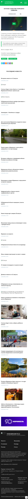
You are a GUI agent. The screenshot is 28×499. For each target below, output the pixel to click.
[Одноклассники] (6, 63)
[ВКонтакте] (4, 63)
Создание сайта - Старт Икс (19, 496)
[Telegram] (8, 63)
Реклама (3, 447)
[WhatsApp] (12, 63)
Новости (3, 440)
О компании (4, 443)
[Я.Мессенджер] (2, 63)
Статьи (16, 447)
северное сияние (12, 58)
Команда (16, 443)
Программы (17, 440)
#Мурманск (4, 58)
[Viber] (10, 63)
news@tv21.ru (21, 482)
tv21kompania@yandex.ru (6, 482)
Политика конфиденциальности (7, 496)
